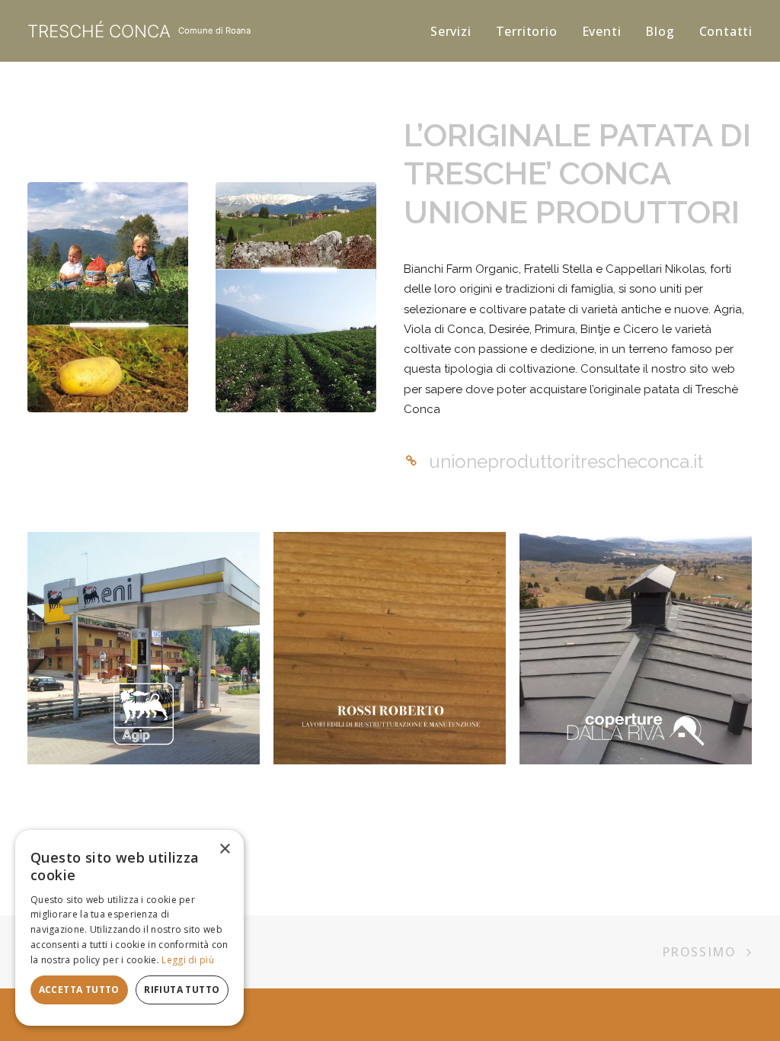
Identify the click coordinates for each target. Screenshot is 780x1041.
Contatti (726, 31)
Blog (659, 31)
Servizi (451, 31)
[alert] (129, 928)
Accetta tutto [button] (79, 989)
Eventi (602, 31)
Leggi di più (187, 959)
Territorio (527, 31)
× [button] (224, 849)
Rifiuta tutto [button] (181, 989)
